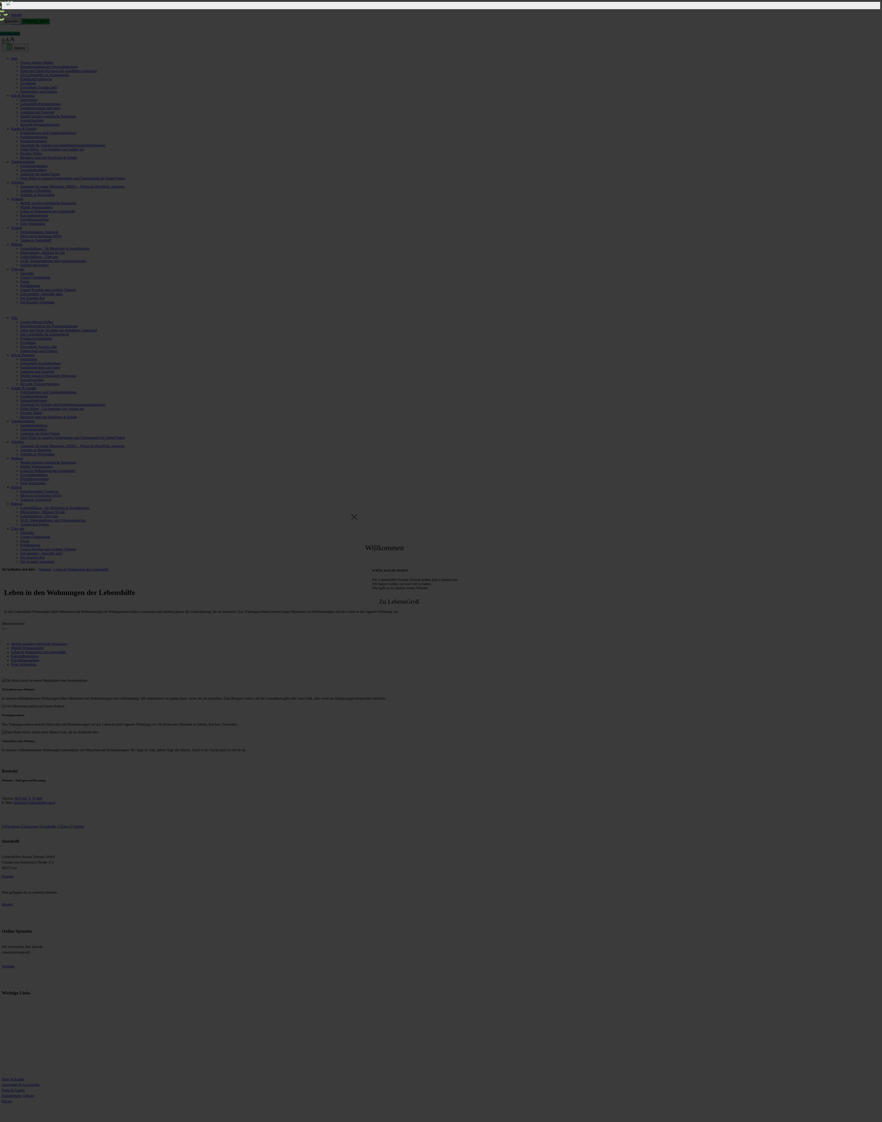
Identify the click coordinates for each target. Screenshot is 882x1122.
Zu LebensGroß (399, 601)
